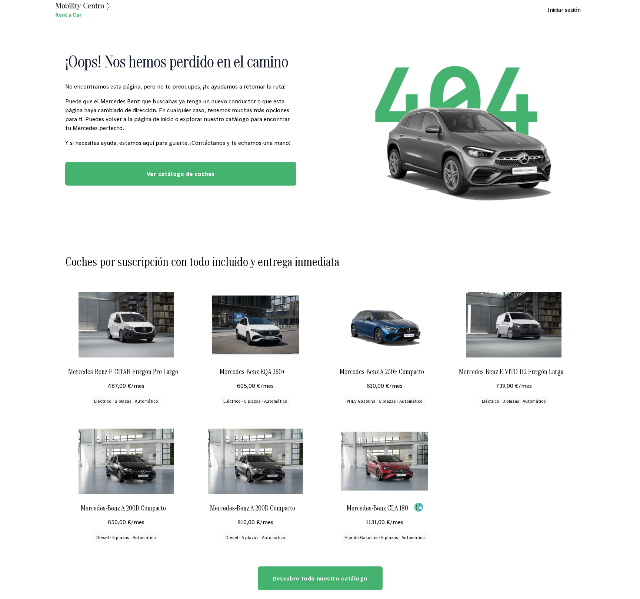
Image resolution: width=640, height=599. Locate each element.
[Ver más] (418, 507)
